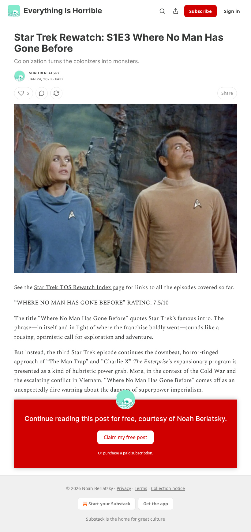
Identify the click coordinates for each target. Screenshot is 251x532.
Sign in (232, 11)
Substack (95, 519)
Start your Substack (109, 504)
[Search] (162, 11)
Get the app (155, 504)
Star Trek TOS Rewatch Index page (79, 287)
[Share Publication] (176, 11)
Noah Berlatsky (44, 73)
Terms (141, 488)
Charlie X (116, 361)
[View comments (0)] (42, 93)
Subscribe (200, 11)
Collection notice (168, 488)
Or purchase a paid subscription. (125, 453)
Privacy (124, 488)
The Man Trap (67, 361)
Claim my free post (125, 437)
